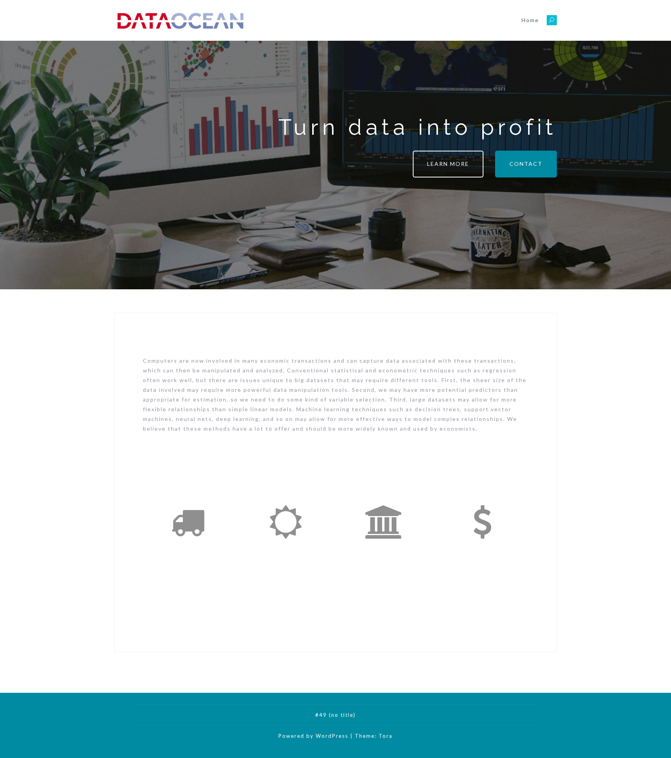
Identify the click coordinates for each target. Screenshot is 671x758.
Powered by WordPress (313, 736)
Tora (386, 736)
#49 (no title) (335, 715)
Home (530, 20)
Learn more (448, 163)
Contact (525, 163)
